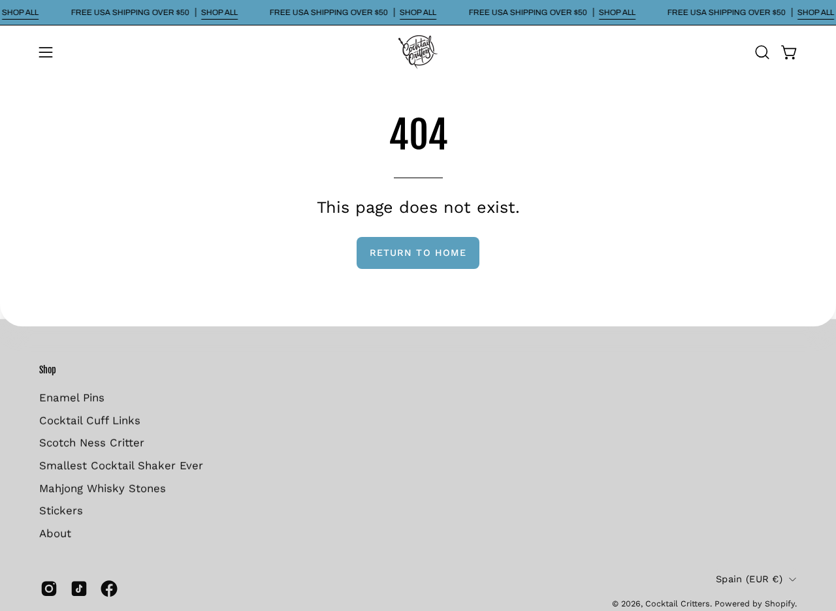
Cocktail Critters (677, 603)
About (55, 532)
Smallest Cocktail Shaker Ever (121, 464)
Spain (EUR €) (749, 578)
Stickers (61, 510)
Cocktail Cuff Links (89, 419)
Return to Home (418, 252)
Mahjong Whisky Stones (102, 487)
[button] (762, 52)
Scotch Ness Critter (91, 442)
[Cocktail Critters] (418, 52)
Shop (47, 369)
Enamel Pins (71, 396)
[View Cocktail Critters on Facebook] (109, 589)
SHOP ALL (20, 12)
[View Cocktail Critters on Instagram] (49, 589)
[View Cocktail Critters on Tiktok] (79, 589)
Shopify (780, 603)
